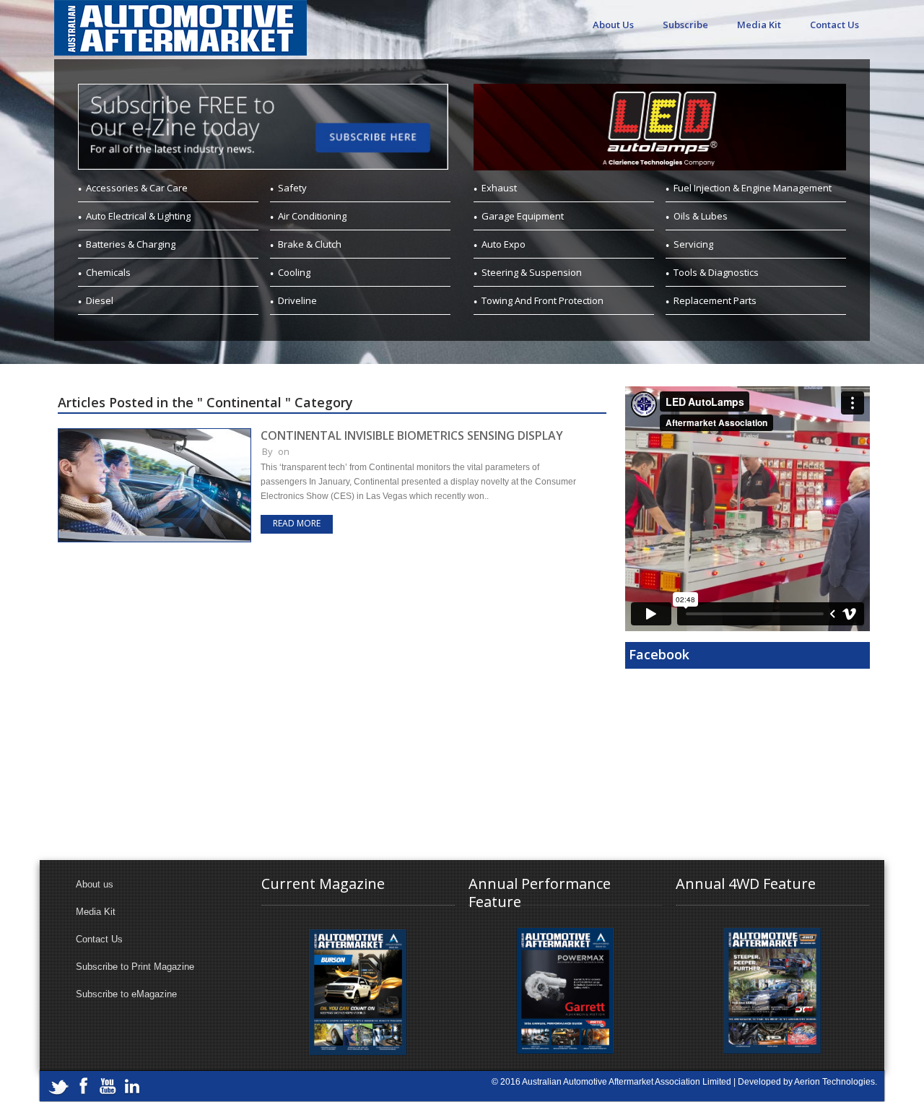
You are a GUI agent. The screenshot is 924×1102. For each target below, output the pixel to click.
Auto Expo (503, 244)
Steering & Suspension (531, 272)
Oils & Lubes (701, 215)
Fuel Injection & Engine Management (753, 187)
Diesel (99, 300)
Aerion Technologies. (835, 1082)
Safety (292, 187)
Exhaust (499, 187)
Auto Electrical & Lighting (138, 215)
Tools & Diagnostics (716, 272)
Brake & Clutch (309, 244)
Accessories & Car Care (137, 187)
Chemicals (108, 272)
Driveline (297, 300)
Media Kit (759, 24)
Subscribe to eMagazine (126, 994)
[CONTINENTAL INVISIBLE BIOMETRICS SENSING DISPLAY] (154, 434)
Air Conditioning (312, 215)
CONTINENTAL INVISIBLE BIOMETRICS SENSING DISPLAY (412, 435)
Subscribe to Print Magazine (135, 966)
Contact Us (834, 24)
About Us (613, 24)
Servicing (693, 244)
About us (94, 884)
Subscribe (685, 24)
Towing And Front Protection (542, 300)
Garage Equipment (522, 215)
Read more (297, 523)
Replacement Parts (715, 300)
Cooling (294, 272)
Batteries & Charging (130, 244)
